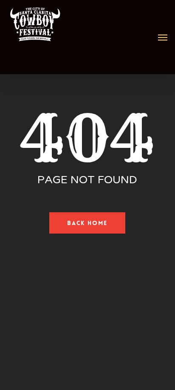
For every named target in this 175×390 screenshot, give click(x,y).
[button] (162, 37)
